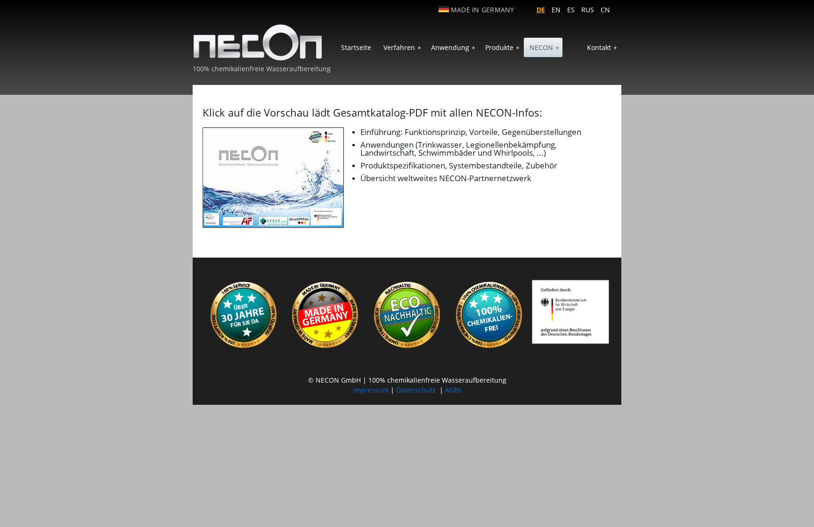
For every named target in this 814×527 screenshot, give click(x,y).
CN (605, 9)
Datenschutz (416, 389)
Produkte (502, 47)
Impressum (371, 389)
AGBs (453, 389)
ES (571, 9)
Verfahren (402, 47)
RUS (587, 9)
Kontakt (602, 47)
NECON (544, 47)
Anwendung (453, 47)
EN (556, 9)
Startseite (356, 47)
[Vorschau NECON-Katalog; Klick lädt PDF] (273, 177)
